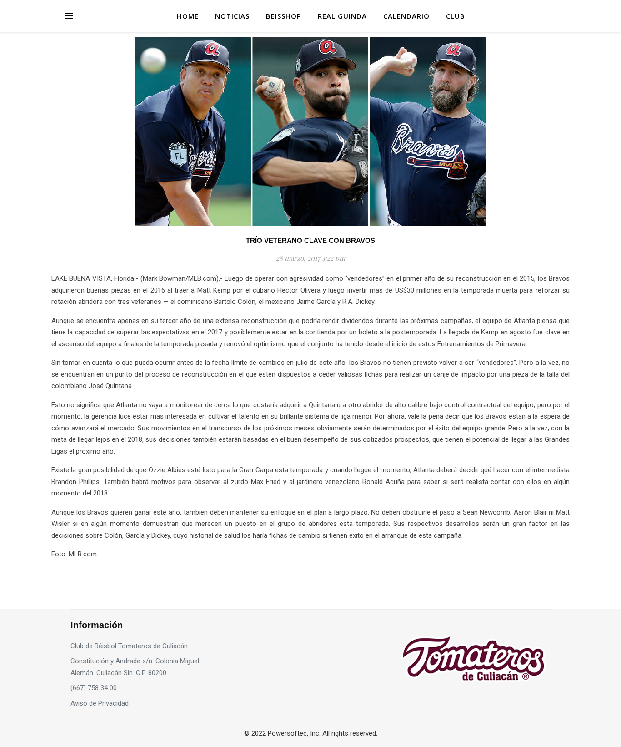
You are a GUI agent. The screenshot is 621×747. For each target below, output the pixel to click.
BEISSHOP (283, 15)
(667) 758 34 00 (93, 688)
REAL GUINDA (342, 15)
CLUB (455, 15)
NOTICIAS (232, 15)
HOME (188, 15)
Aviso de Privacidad (99, 703)
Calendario (406, 15)
